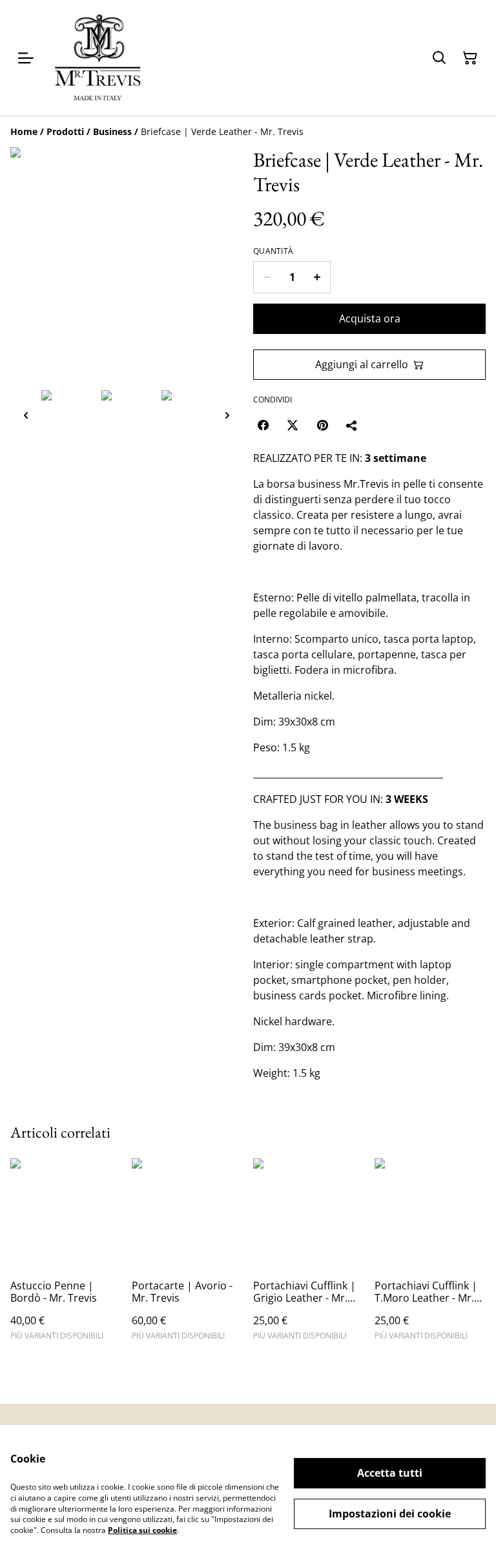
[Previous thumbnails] (25, 415)
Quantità (273, 251)
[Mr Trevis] (97, 57)
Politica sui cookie (142, 1530)
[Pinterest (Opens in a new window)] (322, 425)
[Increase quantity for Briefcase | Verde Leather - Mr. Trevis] (317, 277)
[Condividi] (352, 425)
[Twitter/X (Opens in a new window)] (292, 425)
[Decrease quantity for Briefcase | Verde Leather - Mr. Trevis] (266, 277)
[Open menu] (25, 58)
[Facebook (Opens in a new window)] (263, 425)
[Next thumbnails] (227, 415)
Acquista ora (369, 318)
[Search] (439, 58)
